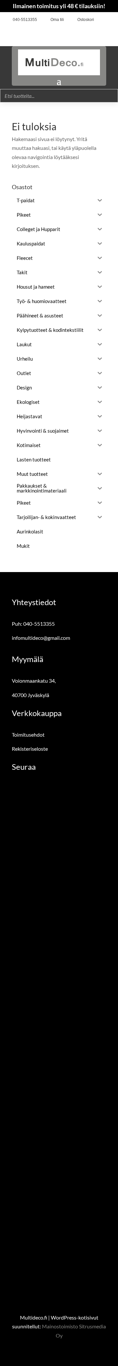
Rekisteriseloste (30, 749)
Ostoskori (85, 19)
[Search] (111, 95)
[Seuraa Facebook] (101, 20)
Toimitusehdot (28, 734)
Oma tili (57, 19)
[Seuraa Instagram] (112, 20)
